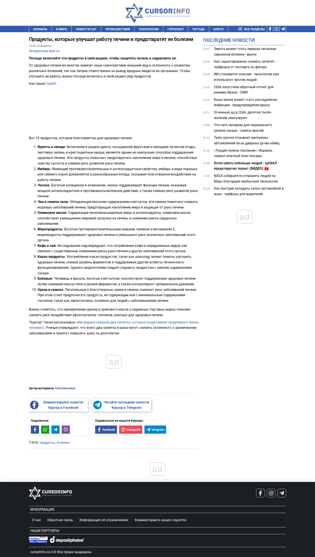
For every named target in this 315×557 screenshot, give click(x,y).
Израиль (40, 29)
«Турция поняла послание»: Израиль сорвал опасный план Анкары (243, 153)
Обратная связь (60, 520)
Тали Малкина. (65, 388)
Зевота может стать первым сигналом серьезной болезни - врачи (245, 51)
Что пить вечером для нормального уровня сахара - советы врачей (243, 128)
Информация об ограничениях (104, 520)
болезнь (63, 443)
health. (52, 84)
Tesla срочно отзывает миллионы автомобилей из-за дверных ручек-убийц (246, 140)
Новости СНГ (86, 29)
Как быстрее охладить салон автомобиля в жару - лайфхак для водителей (249, 191)
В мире (61, 29)
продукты (47, 443)
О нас (36, 520)
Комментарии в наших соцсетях (160, 520)
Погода (198, 29)
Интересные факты (44, 51)
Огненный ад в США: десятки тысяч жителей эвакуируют (242, 115)
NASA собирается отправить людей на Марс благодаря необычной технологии (246, 178)
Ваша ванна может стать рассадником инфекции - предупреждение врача (245, 102)
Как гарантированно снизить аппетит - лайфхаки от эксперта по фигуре (245, 64)
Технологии (149, 29)
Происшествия (117, 29)
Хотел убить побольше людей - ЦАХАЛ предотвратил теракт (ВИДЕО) (245, 166)
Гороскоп (176, 29)
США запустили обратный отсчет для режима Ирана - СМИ (244, 90)
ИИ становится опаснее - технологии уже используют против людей (246, 77)
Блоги (218, 29)
